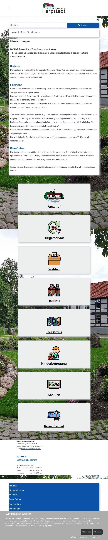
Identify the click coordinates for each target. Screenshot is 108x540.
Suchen (84, 25)
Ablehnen (97, 532)
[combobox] (38, 25)
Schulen (13, 485)
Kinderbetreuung (16, 490)
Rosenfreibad (15, 499)
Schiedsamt (14, 509)
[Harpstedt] (54, 8)
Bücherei (13, 495)
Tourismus (54, 332)
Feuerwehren (15, 504)
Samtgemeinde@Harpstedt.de (31, 449)
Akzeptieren (86, 532)
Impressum (22, 456)
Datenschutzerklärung (27, 460)
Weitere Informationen (80, 537)
